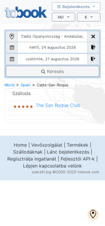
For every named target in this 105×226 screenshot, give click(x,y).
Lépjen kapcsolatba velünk (52, 166)
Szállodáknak (28, 152)
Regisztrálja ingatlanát (31, 159)
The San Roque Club (58, 105)
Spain (26, 85)
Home (20, 145)
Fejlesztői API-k (78, 159)
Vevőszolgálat (46, 145)
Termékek (77, 145)
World (9, 85)
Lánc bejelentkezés (68, 152)
